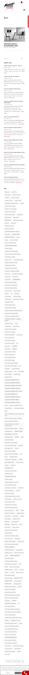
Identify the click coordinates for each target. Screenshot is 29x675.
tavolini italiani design (10, 614)
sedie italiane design (9, 575)
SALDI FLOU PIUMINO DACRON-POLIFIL (12, 88)
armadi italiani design (10, 206)
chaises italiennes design (10, 282)
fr (23, 2)
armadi (22, 203)
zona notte (7, 654)
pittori (20, 524)
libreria (16, 448)
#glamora (7, 192)
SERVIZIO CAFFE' (18, 578)
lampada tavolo (8, 431)
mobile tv (18, 490)
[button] (12, 10)
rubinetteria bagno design (11, 561)
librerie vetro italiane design (11, 454)
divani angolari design (10, 357)
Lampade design (9, 437)
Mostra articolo (11, 97)
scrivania (21, 569)
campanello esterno (18, 259)
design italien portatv (10, 354)
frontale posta (17, 374)
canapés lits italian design (11, 268)
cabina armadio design (10, 242)
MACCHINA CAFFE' (9, 462)
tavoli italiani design (9, 606)
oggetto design (20, 513)
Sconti (16, 569)
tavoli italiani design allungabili (12, 609)
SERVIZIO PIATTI (8, 581)
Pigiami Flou (14, 524)
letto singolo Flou (9, 448)
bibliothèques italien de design (12, 231)
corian (16, 323)
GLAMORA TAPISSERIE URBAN (12, 399)
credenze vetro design (10, 332)
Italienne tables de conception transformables (12, 424)
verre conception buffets (10, 640)
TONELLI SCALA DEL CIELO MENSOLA (11, 76)
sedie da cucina (20, 572)
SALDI (6, 566)
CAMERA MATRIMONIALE (11, 245)
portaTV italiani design (10, 541)
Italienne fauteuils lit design (11, 421)
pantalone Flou (16, 518)
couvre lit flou (16, 326)
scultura (6, 572)
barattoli (7, 223)
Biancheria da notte (9, 228)
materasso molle (9, 473)
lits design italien (13, 456)
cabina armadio (14, 240)
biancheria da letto (9, 226)
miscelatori (20, 487)
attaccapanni (8, 217)
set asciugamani (17, 583)
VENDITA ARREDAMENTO (11, 637)
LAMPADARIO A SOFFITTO (11, 434)
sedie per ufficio (8, 578)
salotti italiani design (14, 566)
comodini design (17, 296)
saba (20, 564)
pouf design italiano (9, 550)
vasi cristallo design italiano (11, 629)
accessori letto (18, 200)
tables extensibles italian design (12, 595)
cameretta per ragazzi (10, 257)
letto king (20, 445)
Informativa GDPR (16, 662)
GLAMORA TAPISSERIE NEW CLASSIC (13, 391)
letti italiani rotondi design (11, 442)
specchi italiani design (10, 589)
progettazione (19, 550)
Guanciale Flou (8, 408)
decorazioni (7, 349)
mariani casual (19, 462)
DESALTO (14, 349)
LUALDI (20, 459)
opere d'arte (7, 516)
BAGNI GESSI (8, 220)
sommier (20, 586)
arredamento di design (10, 211)
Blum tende (7, 234)
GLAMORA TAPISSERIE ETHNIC (12, 380)
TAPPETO (14, 600)
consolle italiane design (10, 307)
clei (11, 293)
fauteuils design (8, 371)
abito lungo (7, 194)
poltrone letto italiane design (11, 535)
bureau (6, 240)
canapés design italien (10, 265)
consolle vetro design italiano (12, 316)
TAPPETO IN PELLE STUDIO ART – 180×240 (13, 65)
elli (19, 366)
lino (21, 454)
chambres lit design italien (11, 288)
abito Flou (14, 192)
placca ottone (16, 527)
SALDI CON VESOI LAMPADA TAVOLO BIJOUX (13, 140)
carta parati (7, 276)
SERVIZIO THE (8, 583)
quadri (6, 555)
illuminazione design (19, 408)
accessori (7, 197)
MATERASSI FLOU (9, 468)
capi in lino (7, 273)
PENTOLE (7, 521)
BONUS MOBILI (16, 234)
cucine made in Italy (9, 343)
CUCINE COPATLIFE (9, 334)
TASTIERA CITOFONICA (10, 603)
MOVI (17, 510)
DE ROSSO (14, 346)
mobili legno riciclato (10, 502)
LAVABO (17, 437)
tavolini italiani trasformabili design (13, 617)
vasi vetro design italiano (11, 631)
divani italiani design (10, 360)
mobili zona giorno (9, 510)
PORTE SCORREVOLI (10, 547)
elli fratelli (7, 368)
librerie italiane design (10, 451)
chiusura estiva (8, 290)
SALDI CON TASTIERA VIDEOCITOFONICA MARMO (14, 164)
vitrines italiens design (10, 651)
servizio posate (17, 581)
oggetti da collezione (10, 513)
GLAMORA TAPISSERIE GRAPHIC (12, 382)
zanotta (19, 651)
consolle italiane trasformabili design (13, 310)
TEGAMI (7, 620)
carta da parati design (17, 273)
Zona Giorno (12, 47)
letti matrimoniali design (10, 445)
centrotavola (8, 279)
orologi (22, 516)
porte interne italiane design (11, 544)
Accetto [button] (21, 672)
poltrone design (8, 533)
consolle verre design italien (11, 313)
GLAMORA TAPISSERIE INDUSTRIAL (13, 385)
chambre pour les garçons (11, 285)
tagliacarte (7, 600)
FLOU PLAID (21, 371)
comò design (8, 296)
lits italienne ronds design (11, 459)
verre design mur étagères (11, 643)
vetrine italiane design (18, 645)
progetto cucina (8, 552)
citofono (7, 293)
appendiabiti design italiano (11, 203)
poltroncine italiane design (11, 530)
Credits (22, 662)
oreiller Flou (15, 516)
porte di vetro (21, 541)
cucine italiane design (10, 340)
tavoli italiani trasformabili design (13, 612)
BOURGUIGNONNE (9, 237)
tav (18, 603)
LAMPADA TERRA (18, 431)
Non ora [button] (7, 672)
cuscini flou (7, 346)
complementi (8, 299)
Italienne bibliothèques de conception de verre (14, 414)
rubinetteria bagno (9, 558)
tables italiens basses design (11, 598)
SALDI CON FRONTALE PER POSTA (11, 177)
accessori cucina (8, 200)
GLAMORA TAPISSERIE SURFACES (12, 397)
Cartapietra (15, 276)
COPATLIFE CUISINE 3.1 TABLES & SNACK (13, 319)
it (21, 2)
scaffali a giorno (8, 569)
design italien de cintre (10, 351)
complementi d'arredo (18, 299)
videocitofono (17, 648)
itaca (6, 411)
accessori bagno (15, 197)
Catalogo (6, 47)
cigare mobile (17, 290)
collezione (16, 293)
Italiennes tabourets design (11, 428)
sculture (12, 572)
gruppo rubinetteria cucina (16, 405)
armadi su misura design (10, 209)
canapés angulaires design (11, 262)
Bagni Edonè (16, 217)
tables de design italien (10, 592)
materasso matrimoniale (10, 470)
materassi (13, 465)
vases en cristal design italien (11, 626)
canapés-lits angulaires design (12, 271)
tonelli (20, 623)
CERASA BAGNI (16, 279)
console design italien (10, 305)
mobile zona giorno (9, 493)
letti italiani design (9, 439)
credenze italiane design (10, 329)
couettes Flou (8, 326)
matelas (7, 465)
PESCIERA (7, 524)
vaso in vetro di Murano (10, 634)
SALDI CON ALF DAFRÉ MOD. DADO (11, 116)
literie (6, 456)
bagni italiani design (18, 220)
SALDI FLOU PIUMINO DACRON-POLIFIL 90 (13, 127)
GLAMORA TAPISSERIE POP (11, 394)
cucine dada (19, 334)
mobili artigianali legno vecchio (12, 496)
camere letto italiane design (11, 251)
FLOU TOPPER (8, 374)
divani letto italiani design (11, 366)
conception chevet (9, 302)
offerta (22, 510)
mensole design (8, 479)
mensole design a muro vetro (11, 482)
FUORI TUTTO (8, 377)
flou (15, 371)
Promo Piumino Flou (19, 552)
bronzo (18, 237)
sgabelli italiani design (10, 586)
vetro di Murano (8, 648)
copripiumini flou (9, 323)
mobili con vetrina (17, 499)
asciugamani (20, 214)
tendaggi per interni (15, 620)
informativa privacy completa (20, 670)
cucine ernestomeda (9, 337)
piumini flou (7, 527)
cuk (17, 343)
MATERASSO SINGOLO (10, 476)
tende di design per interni (11, 623)
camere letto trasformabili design (12, 254)
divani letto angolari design (11, 363)
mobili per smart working (11, 504)
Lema (22, 437)
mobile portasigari (9, 490)
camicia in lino (8, 259)
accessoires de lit (16, 194)
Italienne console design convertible (13, 418)
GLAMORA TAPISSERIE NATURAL (12, 388)
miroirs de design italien (10, 485)
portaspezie (17, 538)
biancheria (13, 223)
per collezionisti (15, 521)
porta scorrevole (8, 538)
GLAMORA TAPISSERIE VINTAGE (12, 402)
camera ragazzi (8, 248)
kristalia (21, 428)
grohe (6, 405)
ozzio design (8, 518)
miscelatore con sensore (10, 487)
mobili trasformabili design (11, 507)
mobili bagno (8, 499)
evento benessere (16, 368)
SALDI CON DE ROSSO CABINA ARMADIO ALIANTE (14, 152)
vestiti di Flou (8, 645)
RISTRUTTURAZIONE (15, 555)
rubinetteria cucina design (11, 564)
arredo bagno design (10, 214)
